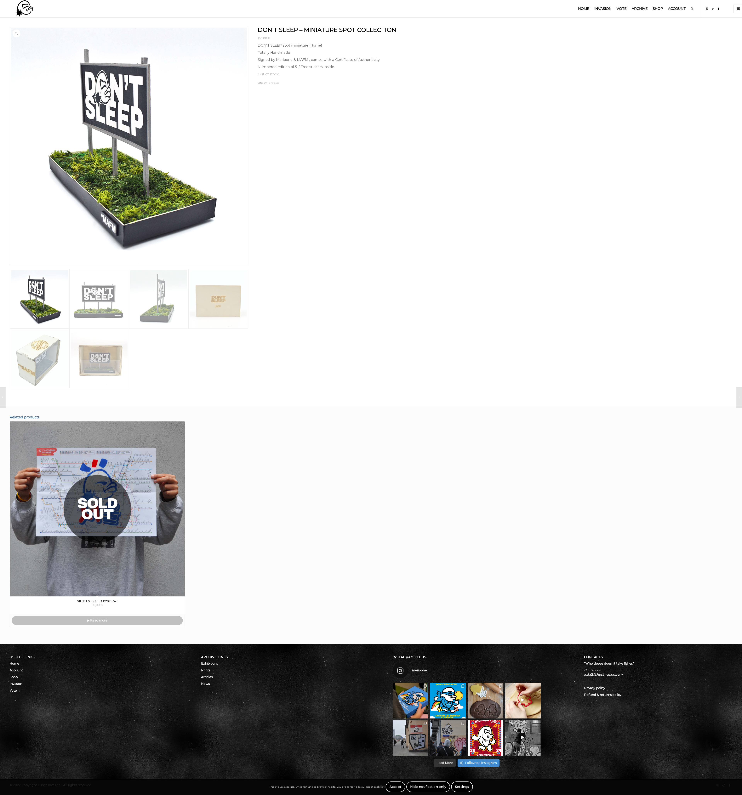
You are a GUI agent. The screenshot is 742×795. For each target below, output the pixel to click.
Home (14, 663)
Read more (98, 620)
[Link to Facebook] (718, 8)
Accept (396, 787)
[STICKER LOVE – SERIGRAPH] (3, 397)
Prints (205, 670)
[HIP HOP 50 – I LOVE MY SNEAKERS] (739, 397)
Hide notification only (428, 787)
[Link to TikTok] (713, 8)
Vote (13, 690)
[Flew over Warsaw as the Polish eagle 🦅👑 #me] (448, 738)
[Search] (692, 8)
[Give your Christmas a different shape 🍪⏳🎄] (523, 700)
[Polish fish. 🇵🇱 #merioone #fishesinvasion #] (410, 738)
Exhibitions (209, 663)
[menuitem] (584, 8)
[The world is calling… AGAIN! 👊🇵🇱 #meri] (523, 738)
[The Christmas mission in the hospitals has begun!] (410, 700)
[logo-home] (24, 8)
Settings (462, 787)
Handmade (273, 83)
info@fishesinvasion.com (603, 674)
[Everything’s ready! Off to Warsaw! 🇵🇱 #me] (485, 738)
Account (16, 670)
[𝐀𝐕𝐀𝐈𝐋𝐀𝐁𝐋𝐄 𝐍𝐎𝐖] (485, 700)
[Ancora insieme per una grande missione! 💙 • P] (448, 700)
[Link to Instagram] (707, 8)
